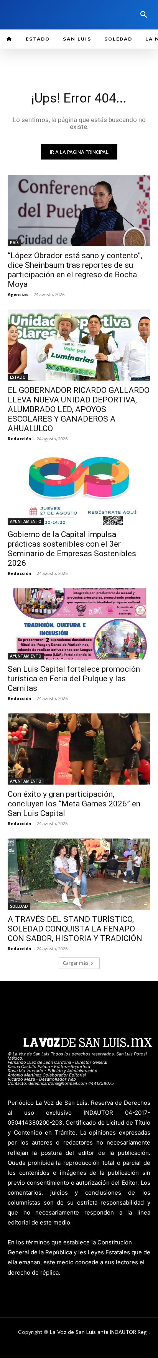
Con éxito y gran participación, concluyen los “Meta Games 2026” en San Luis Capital (74, 804)
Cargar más (75, 963)
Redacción (19, 438)
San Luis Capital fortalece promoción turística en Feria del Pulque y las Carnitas (74, 678)
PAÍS (14, 242)
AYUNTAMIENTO (25, 521)
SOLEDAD (19, 906)
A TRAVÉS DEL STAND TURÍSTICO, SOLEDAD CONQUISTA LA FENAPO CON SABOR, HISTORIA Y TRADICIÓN (75, 929)
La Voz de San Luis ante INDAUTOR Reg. (99, 1332)
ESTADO (18, 377)
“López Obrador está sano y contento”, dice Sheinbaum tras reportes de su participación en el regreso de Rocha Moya (75, 270)
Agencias (18, 294)
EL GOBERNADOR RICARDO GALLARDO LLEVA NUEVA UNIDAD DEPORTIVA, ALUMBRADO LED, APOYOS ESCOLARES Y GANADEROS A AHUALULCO (79, 409)
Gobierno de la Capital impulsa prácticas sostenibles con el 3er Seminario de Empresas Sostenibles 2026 (72, 549)
